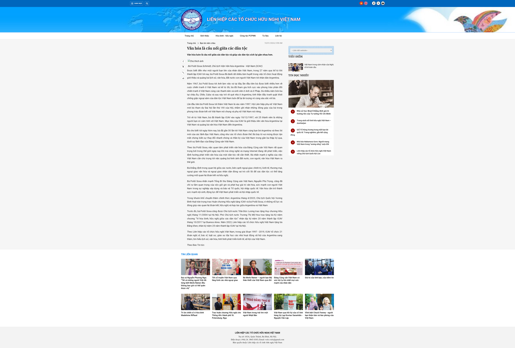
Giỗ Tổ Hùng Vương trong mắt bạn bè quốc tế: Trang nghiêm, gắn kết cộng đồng (309, 132)
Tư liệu (266, 36)
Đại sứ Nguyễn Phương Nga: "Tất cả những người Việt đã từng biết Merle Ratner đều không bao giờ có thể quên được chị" (194, 283)
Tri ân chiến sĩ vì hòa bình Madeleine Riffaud (192, 314)
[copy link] (183, 73)
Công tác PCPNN (248, 36)
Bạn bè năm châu (207, 43)
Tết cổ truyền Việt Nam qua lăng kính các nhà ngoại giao (225, 279)
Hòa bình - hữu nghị (224, 36)
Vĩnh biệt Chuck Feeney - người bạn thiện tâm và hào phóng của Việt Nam (319, 315)
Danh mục (138, 3)
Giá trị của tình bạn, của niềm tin (319, 277)
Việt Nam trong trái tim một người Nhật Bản (255, 314)
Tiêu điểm (295, 56)
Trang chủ (189, 36)
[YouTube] (383, 3)
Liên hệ (278, 36)
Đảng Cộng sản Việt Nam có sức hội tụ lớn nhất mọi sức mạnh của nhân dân (287, 280)
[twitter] (378, 3)
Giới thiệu (204, 36)
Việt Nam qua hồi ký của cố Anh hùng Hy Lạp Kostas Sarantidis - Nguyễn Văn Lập (288, 315)
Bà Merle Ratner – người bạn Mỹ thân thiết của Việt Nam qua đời (257, 279)
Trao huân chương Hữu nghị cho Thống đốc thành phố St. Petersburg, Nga (226, 315)
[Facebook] (374, 3)
